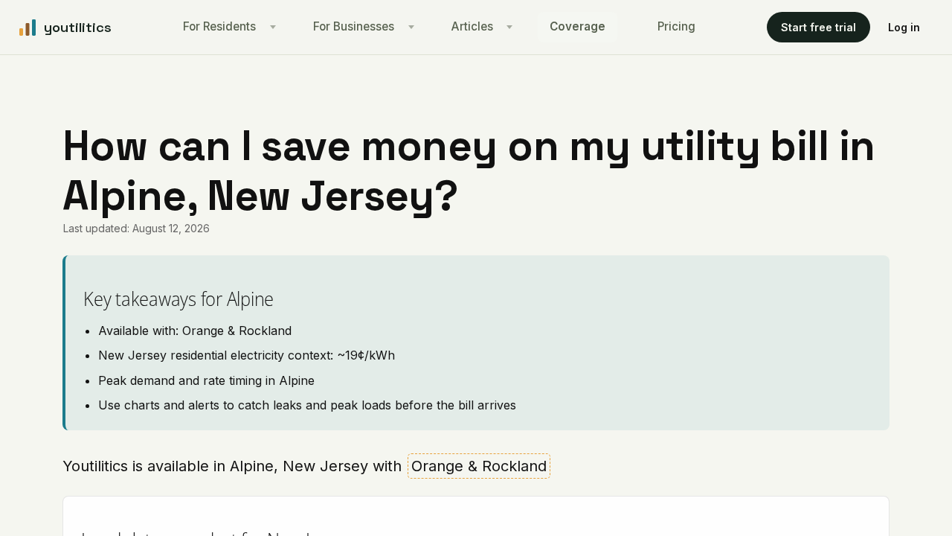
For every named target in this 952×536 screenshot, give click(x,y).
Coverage (577, 26)
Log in (904, 27)
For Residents (219, 26)
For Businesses (353, 26)
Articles (472, 26)
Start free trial (818, 27)
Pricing (676, 26)
